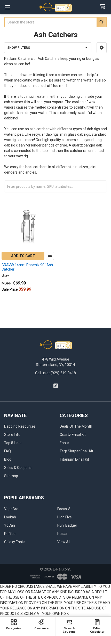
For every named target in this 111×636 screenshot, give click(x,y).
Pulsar (62, 534)
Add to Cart (23, 256)
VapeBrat (12, 509)
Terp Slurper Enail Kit (76, 451)
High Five (64, 517)
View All (63, 542)
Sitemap (11, 476)
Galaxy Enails (14, 542)
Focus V (63, 509)
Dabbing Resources (20, 426)
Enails (64, 443)
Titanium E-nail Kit (74, 459)
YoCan (9, 525)
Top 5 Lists (12, 443)
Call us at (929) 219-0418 (55, 373)
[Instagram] (56, 386)
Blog (7, 459)
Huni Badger (67, 525)
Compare (50, 256)
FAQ (7, 451)
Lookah (10, 517)
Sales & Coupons (17, 468)
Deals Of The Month (76, 426)
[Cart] (103, 6)
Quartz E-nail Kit (73, 435)
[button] (102, 47)
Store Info (12, 435)
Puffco (9, 534)
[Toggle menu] (7, 7)
